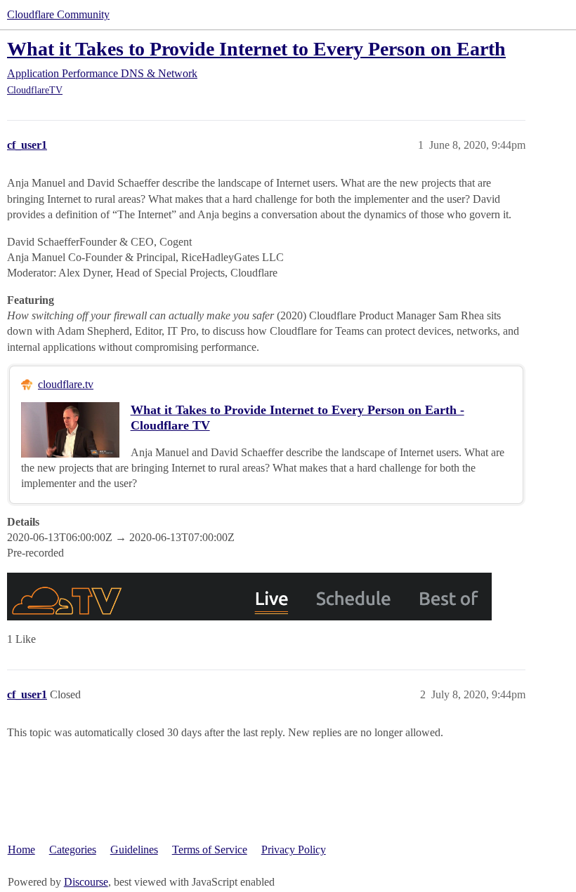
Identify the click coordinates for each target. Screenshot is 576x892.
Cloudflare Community (58, 14)
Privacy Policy (293, 850)
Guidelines (134, 850)
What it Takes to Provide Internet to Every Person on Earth (256, 49)
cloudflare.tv (65, 384)
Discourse (86, 882)
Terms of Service (209, 850)
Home (21, 850)
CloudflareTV (35, 90)
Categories (72, 850)
